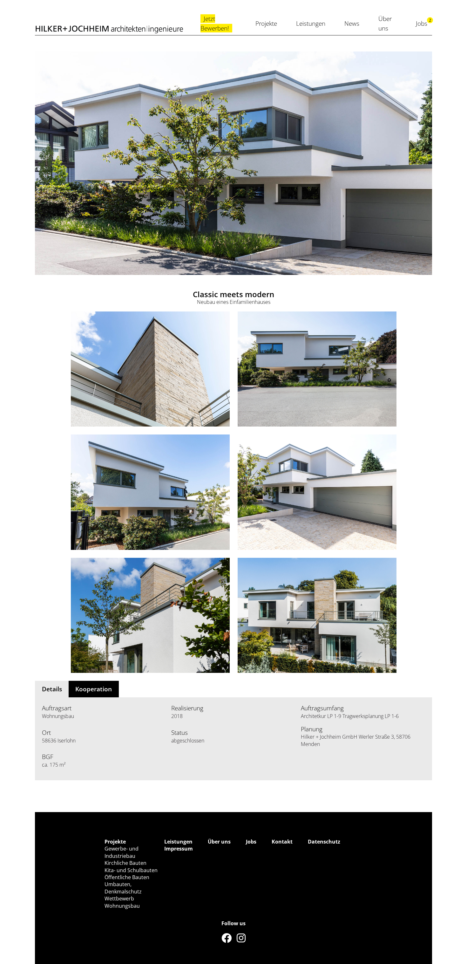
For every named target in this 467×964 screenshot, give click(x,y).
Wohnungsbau (122, 905)
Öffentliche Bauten (127, 877)
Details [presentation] (52, 689)
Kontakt (282, 841)
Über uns (219, 841)
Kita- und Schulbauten (131, 870)
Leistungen (310, 23)
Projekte (266, 23)
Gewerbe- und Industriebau (122, 852)
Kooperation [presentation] (93, 689)
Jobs (421, 23)
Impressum (178, 848)
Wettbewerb (119, 898)
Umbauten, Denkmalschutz (123, 888)
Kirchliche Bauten (125, 862)
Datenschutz (324, 841)
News (351, 23)
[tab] (52, 689)
